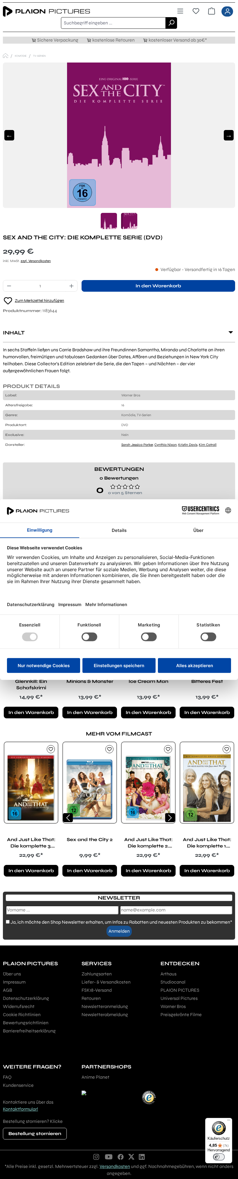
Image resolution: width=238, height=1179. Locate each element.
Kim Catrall (208, 445)
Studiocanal (173, 982)
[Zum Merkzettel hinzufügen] (51, 749)
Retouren (91, 998)
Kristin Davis (187, 445)
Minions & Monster (89, 681)
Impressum (14, 982)
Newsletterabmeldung (105, 1014)
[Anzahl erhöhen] (72, 286)
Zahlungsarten (97, 974)
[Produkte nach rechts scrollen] (170, 817)
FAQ (7, 1077)
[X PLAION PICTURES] (131, 1156)
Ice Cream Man (148, 681)
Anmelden (119, 931)
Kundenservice (18, 1085)
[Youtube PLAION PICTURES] (108, 1156)
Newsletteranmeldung (105, 1006)
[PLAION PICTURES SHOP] (5, 56)
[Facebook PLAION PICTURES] (120, 1156)
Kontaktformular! (20, 1109)
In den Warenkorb (158, 285)
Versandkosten (115, 1166)
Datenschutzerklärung (26, 998)
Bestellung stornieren (34, 1133)
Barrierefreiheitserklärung (29, 1031)
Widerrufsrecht (19, 1006)
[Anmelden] (227, 11)
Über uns (12, 974)
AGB (7, 990)
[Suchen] (171, 23)
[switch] (219, 1156)
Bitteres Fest (207, 681)
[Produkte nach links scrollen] (68, 817)
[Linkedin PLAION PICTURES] (142, 1156)
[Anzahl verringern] (9, 286)
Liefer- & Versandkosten (106, 982)
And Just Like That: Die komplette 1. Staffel (207, 843)
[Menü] (180, 11)
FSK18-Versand (97, 990)
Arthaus (168, 974)
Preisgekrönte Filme (181, 1014)
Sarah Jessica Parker (137, 445)
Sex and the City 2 (90, 839)
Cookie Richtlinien (22, 1014)
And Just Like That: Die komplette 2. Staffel (148, 843)
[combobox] (113, 23)
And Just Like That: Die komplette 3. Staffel (31, 843)
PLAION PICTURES (180, 990)
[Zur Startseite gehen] (61, 11)
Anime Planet (95, 1077)
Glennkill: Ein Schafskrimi (31, 684)
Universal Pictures (179, 998)
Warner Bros (173, 1006)
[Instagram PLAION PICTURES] (96, 1156)
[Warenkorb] (211, 11)
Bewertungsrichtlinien (25, 1022)
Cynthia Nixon (165, 445)
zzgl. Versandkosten (36, 261)
